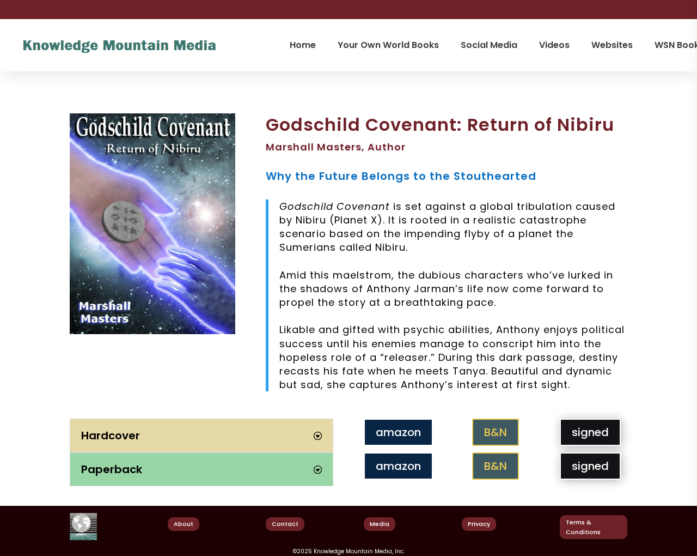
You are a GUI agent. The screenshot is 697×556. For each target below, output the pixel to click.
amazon (398, 432)
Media (379, 523)
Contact (285, 523)
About (183, 523)
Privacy (479, 523)
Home (303, 45)
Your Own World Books (388, 45)
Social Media (489, 45)
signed (590, 432)
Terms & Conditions (583, 527)
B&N (495, 432)
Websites (612, 45)
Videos (554, 45)
